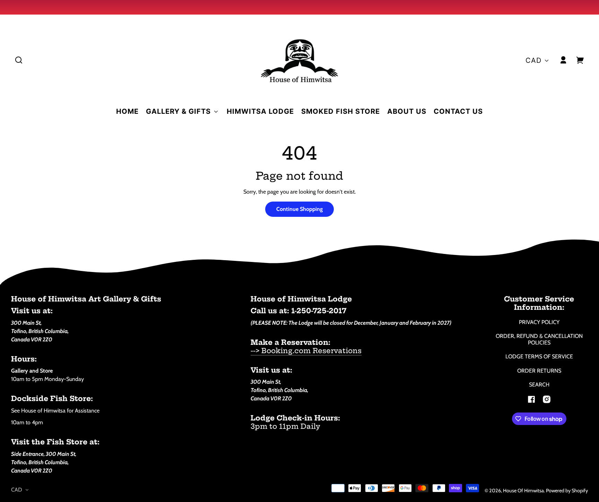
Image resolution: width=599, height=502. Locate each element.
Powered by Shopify (567, 490)
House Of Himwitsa (523, 490)
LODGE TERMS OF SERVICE (539, 356)
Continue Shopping (299, 209)
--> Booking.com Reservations (306, 350)
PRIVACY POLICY (539, 322)
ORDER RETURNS (539, 370)
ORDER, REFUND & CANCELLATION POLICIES (539, 339)
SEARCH (539, 384)
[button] (18, 60)
